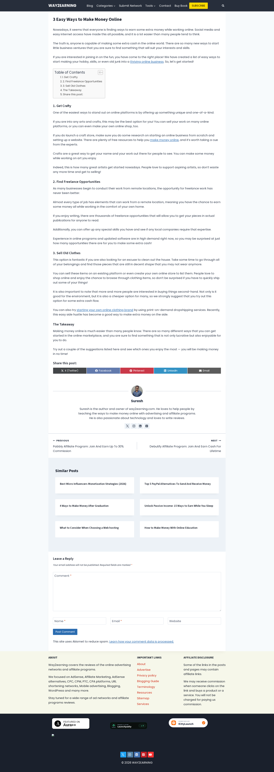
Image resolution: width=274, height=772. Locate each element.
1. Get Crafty (70, 77)
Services (143, 704)
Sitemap (143, 698)
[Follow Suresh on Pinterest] (147, 426)
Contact (165, 6)
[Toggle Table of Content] (99, 72)
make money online (164, 140)
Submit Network (130, 6)
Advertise (144, 670)
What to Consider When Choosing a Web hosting (89, 528)
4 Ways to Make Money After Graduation (84, 506)
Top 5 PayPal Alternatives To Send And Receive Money (177, 484)
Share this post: (73, 94)
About (141, 664)
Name (60, 621)
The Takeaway (72, 90)
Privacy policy (146, 675)
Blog (90, 6)
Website (175, 621)
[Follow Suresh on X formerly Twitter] (127, 426)
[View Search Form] (223, 5)
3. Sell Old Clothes (74, 86)
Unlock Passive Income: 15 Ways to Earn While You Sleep (178, 506)
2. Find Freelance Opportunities (82, 81)
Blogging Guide (148, 681)
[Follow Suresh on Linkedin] (140, 426)
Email (117, 621)
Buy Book (181, 6)
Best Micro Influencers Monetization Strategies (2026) (93, 484)
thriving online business (147, 62)
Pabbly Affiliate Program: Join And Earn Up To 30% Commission (88, 446)
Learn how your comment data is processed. (141, 641)
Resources (144, 693)
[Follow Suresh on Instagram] (134, 426)
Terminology (146, 687)
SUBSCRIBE (198, 5)
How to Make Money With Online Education (171, 528)
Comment (62, 576)
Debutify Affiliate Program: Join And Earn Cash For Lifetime (185, 446)
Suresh (137, 401)
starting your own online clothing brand (105, 310)
